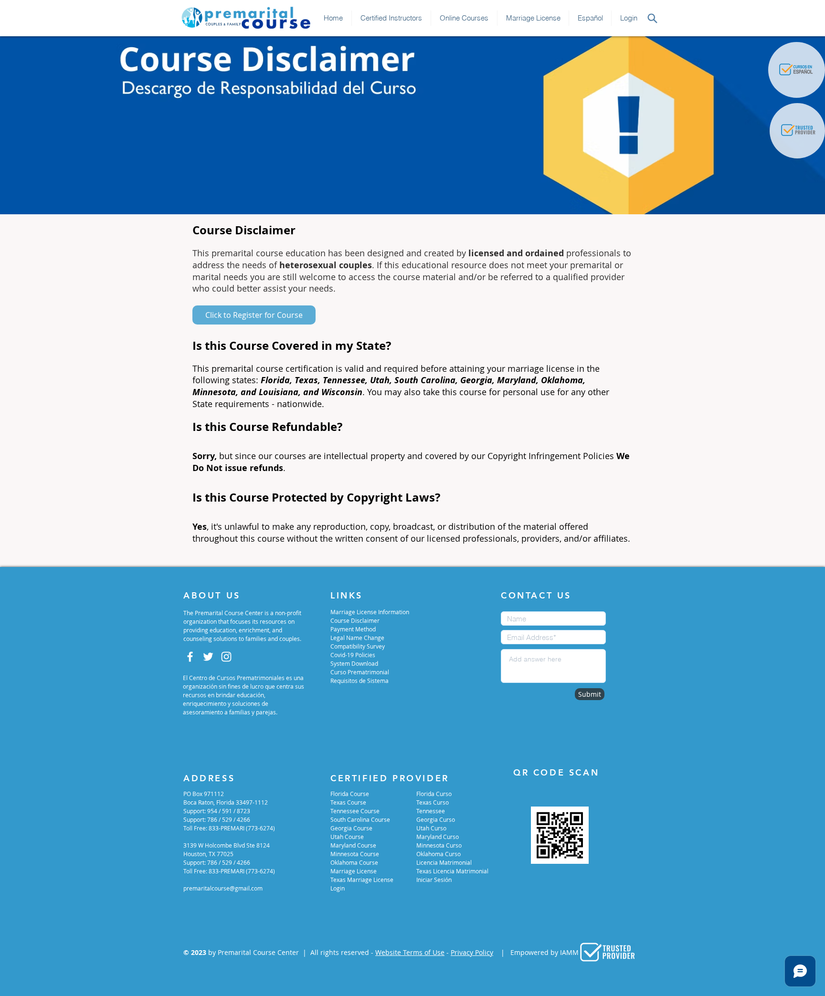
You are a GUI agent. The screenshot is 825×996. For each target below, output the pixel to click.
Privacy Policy (472, 952)
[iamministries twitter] (208, 656)
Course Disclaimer (355, 620)
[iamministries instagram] (226, 656)
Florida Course (349, 793)
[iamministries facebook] (190, 656)
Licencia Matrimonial (444, 862)
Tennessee (430, 811)
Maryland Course (353, 845)
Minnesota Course (354, 854)
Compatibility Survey (357, 646)
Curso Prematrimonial (359, 672)
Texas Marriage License (361, 879)
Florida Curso (434, 793)
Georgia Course (351, 828)
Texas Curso (432, 802)
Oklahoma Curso (438, 854)
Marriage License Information (369, 612)
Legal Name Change (357, 637)
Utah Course (347, 836)
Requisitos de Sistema (359, 680)
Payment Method (353, 629)
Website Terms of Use (409, 952)
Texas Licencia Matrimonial (452, 871)
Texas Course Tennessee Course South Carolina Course (360, 810)
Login (337, 888)
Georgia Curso (435, 819)
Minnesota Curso (439, 845)
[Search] (652, 18)
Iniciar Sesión (434, 879)
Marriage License (353, 871)
